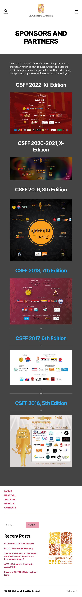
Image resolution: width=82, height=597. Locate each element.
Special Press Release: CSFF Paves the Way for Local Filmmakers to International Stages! (20, 556)
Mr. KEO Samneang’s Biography (18, 548)
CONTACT (10, 507)
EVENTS (9, 503)
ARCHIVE (9, 499)
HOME (8, 491)
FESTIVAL (10, 495)
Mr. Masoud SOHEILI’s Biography (19, 543)
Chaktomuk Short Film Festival (26, 591)
